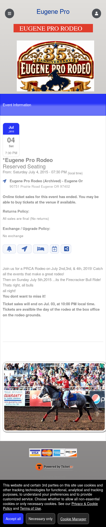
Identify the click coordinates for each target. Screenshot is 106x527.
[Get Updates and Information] (9, 249)
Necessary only (41, 518)
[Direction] (24, 249)
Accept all (13, 518)
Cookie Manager (73, 518)
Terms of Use (30, 508)
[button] (96, 13)
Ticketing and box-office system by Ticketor (54, 467)
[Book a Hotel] (40, 249)
